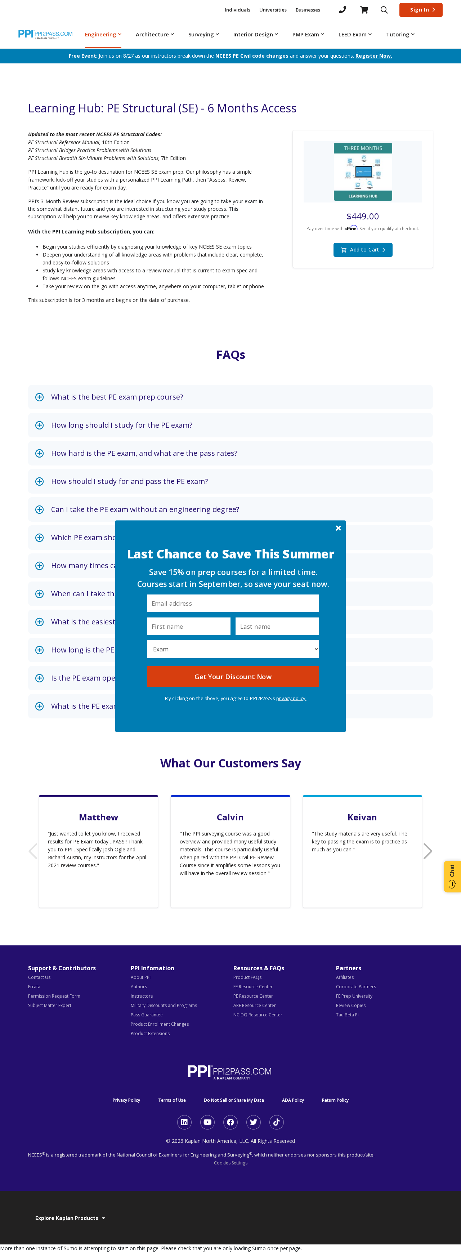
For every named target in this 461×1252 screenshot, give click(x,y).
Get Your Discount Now (232, 676)
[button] (231, 554)
